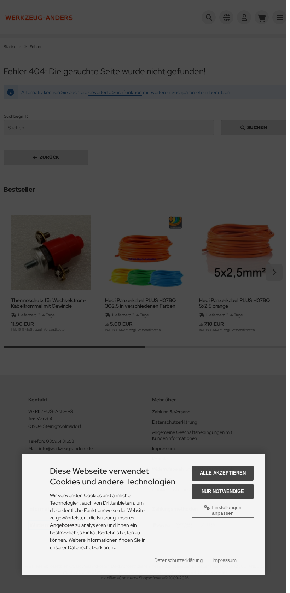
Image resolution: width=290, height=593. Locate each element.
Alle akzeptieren (223, 473)
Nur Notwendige (223, 491)
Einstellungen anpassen (226, 510)
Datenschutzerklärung (178, 560)
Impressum (225, 560)
